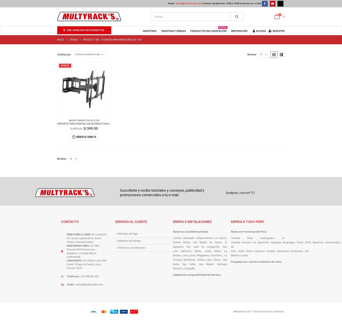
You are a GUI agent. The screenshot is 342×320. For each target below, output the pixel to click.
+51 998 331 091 (90, 276)
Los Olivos (220, 238)
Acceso (261, 30)
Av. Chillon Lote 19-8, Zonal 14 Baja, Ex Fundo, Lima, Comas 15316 (86, 264)
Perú (263, 231)
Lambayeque (267, 238)
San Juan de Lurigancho (202, 246)
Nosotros (149, 30)
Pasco (249, 251)
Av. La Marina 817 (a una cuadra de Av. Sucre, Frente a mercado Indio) (87, 238)
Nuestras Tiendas (174, 30)
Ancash (246, 242)
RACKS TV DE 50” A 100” (89, 120)
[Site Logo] (89, 16)
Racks (177, 231)
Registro (279, 30)
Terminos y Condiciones (131, 247)
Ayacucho (263, 242)
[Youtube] (273, 4)
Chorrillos (216, 255)
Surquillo (190, 268)
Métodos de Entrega (129, 240)
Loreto (244, 255)
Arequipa (276, 242)
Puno (308, 242)
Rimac (217, 259)
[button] (274, 54)
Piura (250, 238)
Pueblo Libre (204, 259)
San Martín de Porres (207, 242)
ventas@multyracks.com (189, 3)
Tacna (300, 242)
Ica (254, 242)
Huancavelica (333, 242)
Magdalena (203, 255)
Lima (185, 255)
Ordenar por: (64, 54)
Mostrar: (252, 54)
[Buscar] (237, 17)
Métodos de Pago (128, 233)
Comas (177, 238)
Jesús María (213, 251)
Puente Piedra (181, 242)
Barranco (186, 251)
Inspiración (239, 30)
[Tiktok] (280, 4)
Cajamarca (283, 251)
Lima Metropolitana (196, 231)
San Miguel (206, 264)
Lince (192, 255)
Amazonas (297, 251)
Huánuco (260, 251)
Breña (198, 251)
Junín (241, 251)
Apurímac (318, 242)
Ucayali (271, 251)
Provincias (249, 231)
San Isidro (189, 264)
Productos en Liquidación (208, 29)
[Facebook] (265, 4)
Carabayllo (188, 238)
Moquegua (289, 242)
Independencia (204, 238)
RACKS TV (73, 120)
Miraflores (189, 259)
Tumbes (235, 238)
